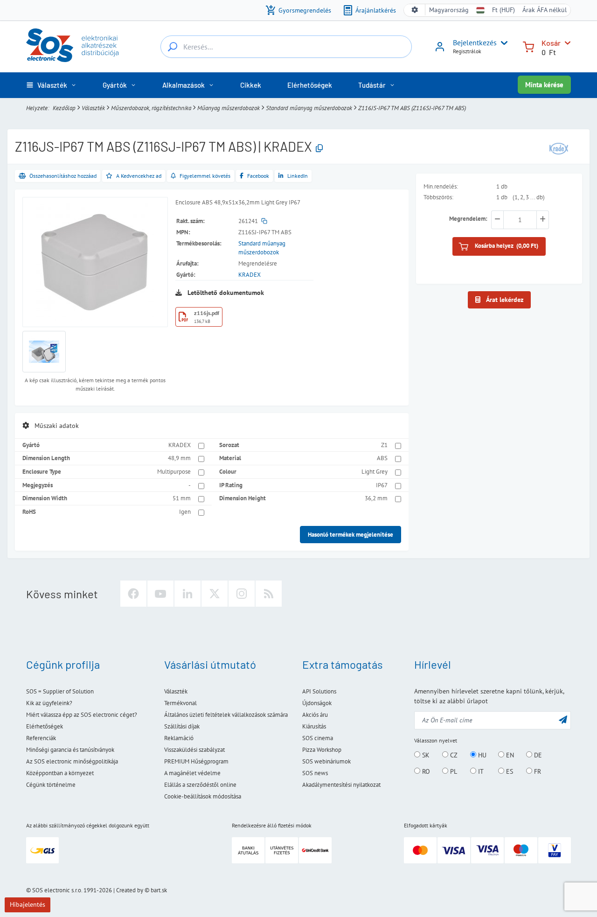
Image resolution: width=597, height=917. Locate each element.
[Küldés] (563, 719)
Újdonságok (317, 703)
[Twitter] (214, 594)
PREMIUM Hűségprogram (196, 761)
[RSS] (269, 594)
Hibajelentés (27, 904)
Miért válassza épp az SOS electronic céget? (81, 715)
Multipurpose (174, 472)
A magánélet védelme (192, 773)
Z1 (384, 445)
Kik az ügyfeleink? (49, 703)
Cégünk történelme (51, 785)
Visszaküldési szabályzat (194, 750)
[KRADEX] (558, 148)
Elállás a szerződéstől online (200, 785)
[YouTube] (160, 594)
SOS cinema (317, 738)
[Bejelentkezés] (439, 50)
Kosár (551, 42)
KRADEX (249, 275)
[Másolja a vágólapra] (319, 149)
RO (425, 771)
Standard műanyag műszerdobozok (309, 108)
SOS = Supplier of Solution (60, 691)
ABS (382, 458)
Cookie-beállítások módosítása (202, 796)
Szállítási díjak (182, 726)
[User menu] (502, 43)
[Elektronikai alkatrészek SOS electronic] (72, 45)
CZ (453, 755)
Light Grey (374, 472)
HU (481, 755)
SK (425, 755)
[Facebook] (133, 594)
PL (452, 771)
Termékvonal (180, 703)
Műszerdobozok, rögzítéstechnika (151, 108)
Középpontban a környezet (60, 773)
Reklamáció (179, 738)
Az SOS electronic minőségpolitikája (72, 761)
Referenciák (41, 738)
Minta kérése (544, 84)
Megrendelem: (468, 219)
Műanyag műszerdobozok (228, 108)
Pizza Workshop (321, 750)
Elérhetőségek (44, 726)
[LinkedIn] (187, 594)
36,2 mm (376, 498)
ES (508, 771)
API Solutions (319, 691)
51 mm (182, 498)
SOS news (315, 773)
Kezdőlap (64, 108)
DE (537, 755)
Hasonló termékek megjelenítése (350, 535)
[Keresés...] (172, 46)
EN (509, 755)
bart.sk (159, 890)
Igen (185, 512)
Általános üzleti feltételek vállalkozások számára (226, 715)
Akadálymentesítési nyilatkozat (341, 785)
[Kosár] (528, 46)
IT (480, 771)
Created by (129, 890)
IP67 (382, 485)
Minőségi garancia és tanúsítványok (70, 750)
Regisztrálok (467, 51)
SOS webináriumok (326, 761)
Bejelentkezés (475, 42)
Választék (93, 108)
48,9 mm (179, 458)
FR (536, 771)
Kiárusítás (314, 726)
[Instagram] (242, 594)
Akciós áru (315, 715)
